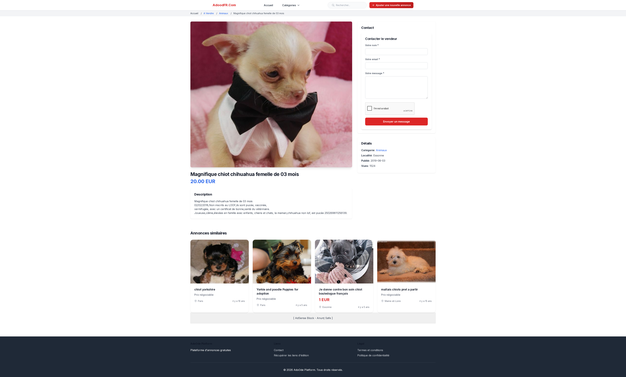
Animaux (223, 13)
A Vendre (209, 13)
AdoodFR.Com (224, 5)
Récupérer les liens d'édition (291, 355)
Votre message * (374, 73)
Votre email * (372, 59)
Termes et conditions (370, 350)
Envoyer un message (396, 121)
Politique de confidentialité (373, 355)
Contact (278, 350)
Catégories (289, 5)
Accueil (268, 5)
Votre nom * (372, 45)
